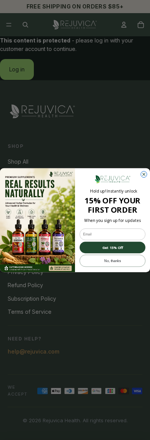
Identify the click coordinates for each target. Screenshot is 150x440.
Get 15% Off (112, 247)
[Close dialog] (144, 174)
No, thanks (112, 260)
